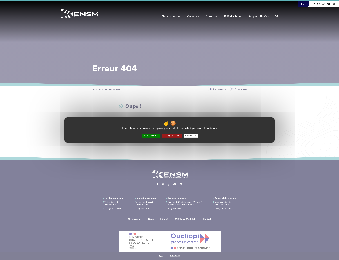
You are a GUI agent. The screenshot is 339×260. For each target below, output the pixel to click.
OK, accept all (152, 136)
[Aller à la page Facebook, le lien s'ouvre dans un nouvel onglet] (314, 4)
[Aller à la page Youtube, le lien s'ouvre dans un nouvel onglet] (328, 4)
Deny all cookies (173, 136)
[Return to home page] (79, 17)
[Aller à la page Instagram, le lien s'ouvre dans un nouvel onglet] (318, 4)
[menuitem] (171, 16)
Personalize (190, 136)
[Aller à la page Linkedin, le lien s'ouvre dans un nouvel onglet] (334, 4)
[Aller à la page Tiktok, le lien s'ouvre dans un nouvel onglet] (323, 4)
